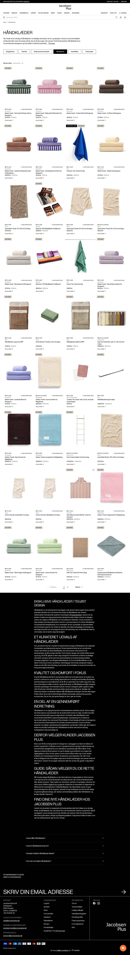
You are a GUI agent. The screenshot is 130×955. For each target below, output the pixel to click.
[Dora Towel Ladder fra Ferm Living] (80, 430)
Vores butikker (77, 907)
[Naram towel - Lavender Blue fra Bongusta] (18, 372)
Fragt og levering (78, 920)
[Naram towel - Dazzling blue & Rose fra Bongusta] (49, 144)
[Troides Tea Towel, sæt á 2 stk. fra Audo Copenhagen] (80, 372)
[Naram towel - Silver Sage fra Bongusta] (18, 545)
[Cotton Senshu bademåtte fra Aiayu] (18, 488)
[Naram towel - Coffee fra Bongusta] (111, 86)
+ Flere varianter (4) (118, 109)
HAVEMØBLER (24, 13)
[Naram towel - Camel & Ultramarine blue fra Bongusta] (18, 144)
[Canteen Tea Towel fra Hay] (80, 144)
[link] (51, 587)
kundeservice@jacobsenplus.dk (15, 928)
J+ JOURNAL (123, 13)
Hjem (4, 22)
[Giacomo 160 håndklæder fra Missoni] (49, 201)
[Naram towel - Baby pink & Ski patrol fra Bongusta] (49, 86)
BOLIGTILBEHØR (43, 13)
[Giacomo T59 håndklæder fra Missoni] (49, 257)
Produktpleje (48, 927)
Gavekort (47, 917)
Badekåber (75, 51)
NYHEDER (6, 13)
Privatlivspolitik (77, 917)
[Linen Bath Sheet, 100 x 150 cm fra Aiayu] (111, 430)
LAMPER (33, 13)
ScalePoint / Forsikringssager (54, 931)
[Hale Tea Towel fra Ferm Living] (80, 545)
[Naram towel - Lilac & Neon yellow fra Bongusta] (111, 257)
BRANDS (67, 13)
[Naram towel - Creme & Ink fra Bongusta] (80, 86)
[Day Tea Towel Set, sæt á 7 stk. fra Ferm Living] (111, 315)
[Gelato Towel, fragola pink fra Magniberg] (111, 488)
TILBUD (59, 13)
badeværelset (76, 615)
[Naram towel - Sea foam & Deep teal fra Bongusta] (18, 86)
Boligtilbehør (10, 51)
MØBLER (14, 13)
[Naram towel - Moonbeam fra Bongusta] (18, 257)
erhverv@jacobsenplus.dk (12, 935)
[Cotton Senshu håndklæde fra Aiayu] (49, 488)
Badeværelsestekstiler (41, 51)
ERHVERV (124, 1)
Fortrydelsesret (77, 924)
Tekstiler (24, 51)
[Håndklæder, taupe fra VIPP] (18, 315)
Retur (46, 910)
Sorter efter (7, 63)
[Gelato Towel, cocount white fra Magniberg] (49, 372)
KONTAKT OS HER (112, 1)
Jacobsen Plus (11, 948)
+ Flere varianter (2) (88, 166)
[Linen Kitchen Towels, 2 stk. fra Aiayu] (49, 315)
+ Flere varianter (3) (26, 166)
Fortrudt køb (48, 913)
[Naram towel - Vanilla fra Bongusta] (111, 144)
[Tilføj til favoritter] (93, 470)
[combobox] (33, 17)
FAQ (73, 927)
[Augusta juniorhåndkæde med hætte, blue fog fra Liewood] (111, 545)
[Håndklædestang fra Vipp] (111, 372)
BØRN (53, 13)
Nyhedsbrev (48, 920)
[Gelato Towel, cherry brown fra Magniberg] (18, 430)
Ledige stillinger (77, 910)
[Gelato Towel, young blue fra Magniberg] (49, 430)
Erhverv (46, 924)
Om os (74, 903)
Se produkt (9, 120)
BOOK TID (113, 13)
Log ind (46, 903)
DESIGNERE (75, 13)
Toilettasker (89, 51)
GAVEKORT (104, 13)
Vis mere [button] (51, 43)
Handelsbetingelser (79, 913)
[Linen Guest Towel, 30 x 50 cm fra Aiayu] (111, 201)
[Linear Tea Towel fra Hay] (80, 257)
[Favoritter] (116, 17)
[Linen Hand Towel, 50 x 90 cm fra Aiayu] (80, 201)
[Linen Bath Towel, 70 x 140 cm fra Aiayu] (18, 201)
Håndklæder (12, 22)
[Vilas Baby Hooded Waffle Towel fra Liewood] (80, 488)
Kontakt (46, 907)
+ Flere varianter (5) (26, 109)
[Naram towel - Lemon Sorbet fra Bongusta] (49, 545)
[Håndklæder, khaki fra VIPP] (80, 315)
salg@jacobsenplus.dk (11, 920)
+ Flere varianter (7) (88, 280)
